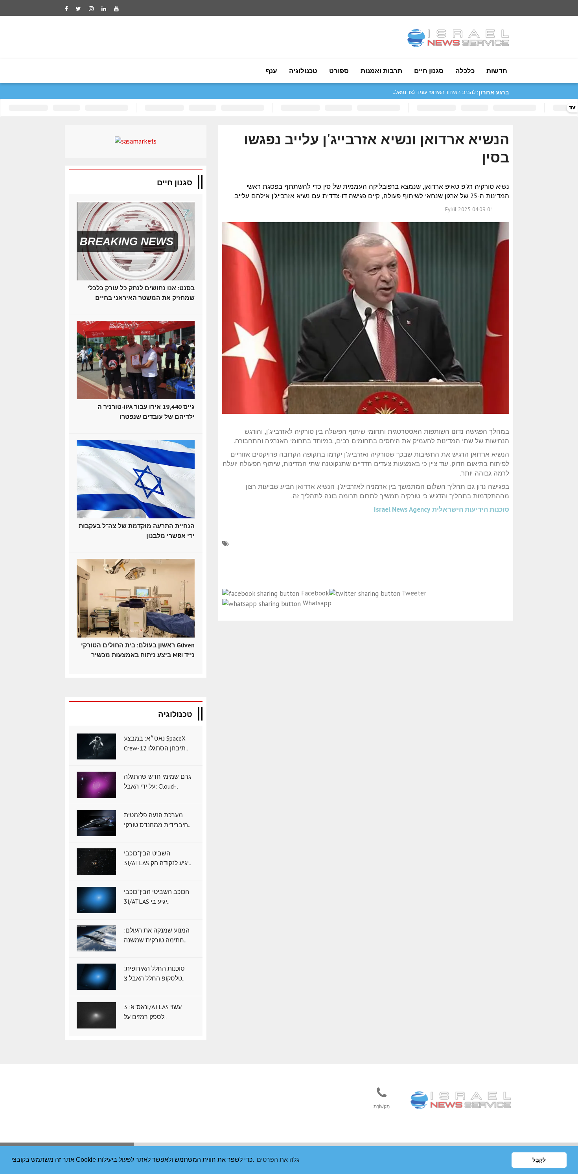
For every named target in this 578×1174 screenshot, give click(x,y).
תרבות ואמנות (381, 70)
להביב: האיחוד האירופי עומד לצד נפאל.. (434, 92)
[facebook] (66, 8)
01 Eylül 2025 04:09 (469, 209)
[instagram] (91, 8)
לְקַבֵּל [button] (539, 1160)
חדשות (496, 70)
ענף (271, 70)
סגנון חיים (429, 70)
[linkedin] (103, 8)
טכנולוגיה (303, 70)
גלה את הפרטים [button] (278, 1159)
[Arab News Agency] (461, 1101)
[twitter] (78, 8)
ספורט (339, 70)
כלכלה (465, 70)
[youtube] (116, 8)
